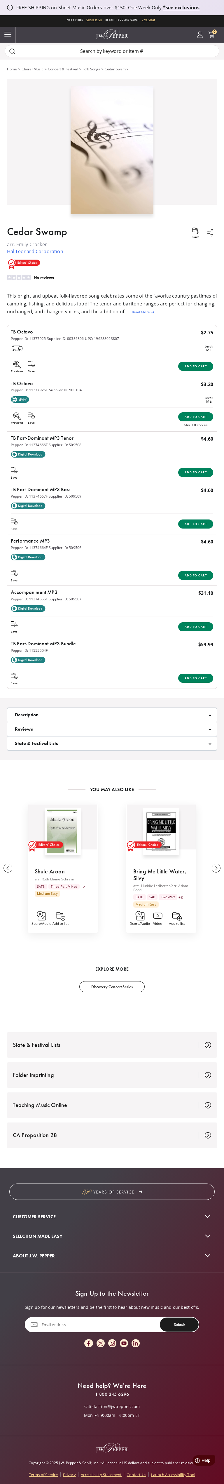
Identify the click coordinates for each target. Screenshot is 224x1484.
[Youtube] (124, 1343)
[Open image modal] (112, 152)
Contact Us (94, 20)
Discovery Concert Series (112, 986)
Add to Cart (196, 366)
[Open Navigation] (8, 35)
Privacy (69, 1474)
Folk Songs (91, 69)
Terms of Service (43, 1474)
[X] (101, 1343)
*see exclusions (181, 7)
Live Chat (148, 20)
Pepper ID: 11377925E (29, 389)
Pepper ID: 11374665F (29, 599)
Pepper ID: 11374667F (29, 496)
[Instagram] (112, 1343)
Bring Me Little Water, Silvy (160, 875)
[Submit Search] (12, 51)
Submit (179, 1324)
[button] (112, 149)
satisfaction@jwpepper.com (112, 1406)
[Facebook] (88, 1343)
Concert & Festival (63, 69)
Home (12, 69)
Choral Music (32, 69)
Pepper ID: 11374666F (29, 444)
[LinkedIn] (136, 1343)
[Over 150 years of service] (112, 1192)
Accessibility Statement (101, 1474)
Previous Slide (8, 868)
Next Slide (216, 868)
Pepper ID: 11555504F (29, 650)
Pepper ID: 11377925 (28, 338)
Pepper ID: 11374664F (29, 547)
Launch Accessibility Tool (173, 1474)
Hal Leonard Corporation (35, 251)
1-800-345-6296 (112, 1394)
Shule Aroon (50, 871)
